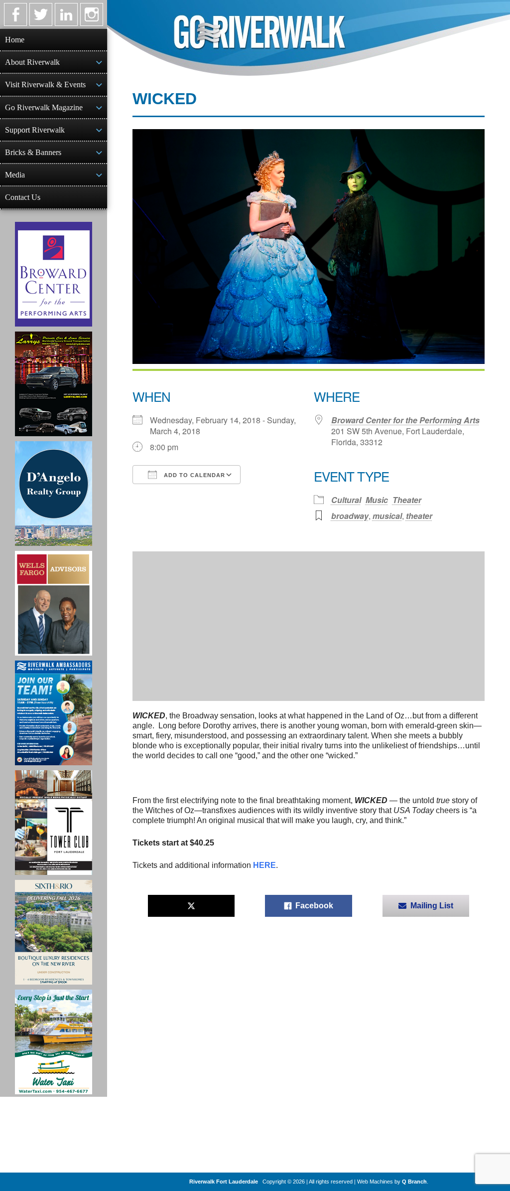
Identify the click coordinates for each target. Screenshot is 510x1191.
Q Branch (414, 1182)
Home (14, 39)
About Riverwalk (32, 62)
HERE (264, 865)
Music (377, 500)
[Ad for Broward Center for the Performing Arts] (53, 274)
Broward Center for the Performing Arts (405, 420)
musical (387, 515)
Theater (406, 500)
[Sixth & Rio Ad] (53, 932)
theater (419, 515)
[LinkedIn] (66, 14)
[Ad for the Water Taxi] (53, 1042)
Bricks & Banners (33, 152)
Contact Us (22, 197)
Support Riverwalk (35, 130)
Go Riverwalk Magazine (44, 107)
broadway (350, 515)
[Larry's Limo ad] (53, 384)
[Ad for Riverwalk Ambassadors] (53, 713)
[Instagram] (91, 14)
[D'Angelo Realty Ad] (53, 493)
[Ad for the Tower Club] (53, 822)
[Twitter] (40, 14)
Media (15, 174)
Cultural (346, 500)
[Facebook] (15, 14)
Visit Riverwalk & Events (45, 84)
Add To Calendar (193, 475)
